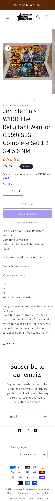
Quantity (7, 184)
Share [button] (10, 343)
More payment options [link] (27, 222)
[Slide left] (20, 100)
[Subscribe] (45, 416)
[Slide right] (35, 100)
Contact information (39, 498)
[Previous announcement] (6, 5)
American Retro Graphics (25, 489)
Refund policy (24, 493)
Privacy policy (41, 493)
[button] (7, 17)
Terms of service (18, 498)
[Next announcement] (49, 5)
